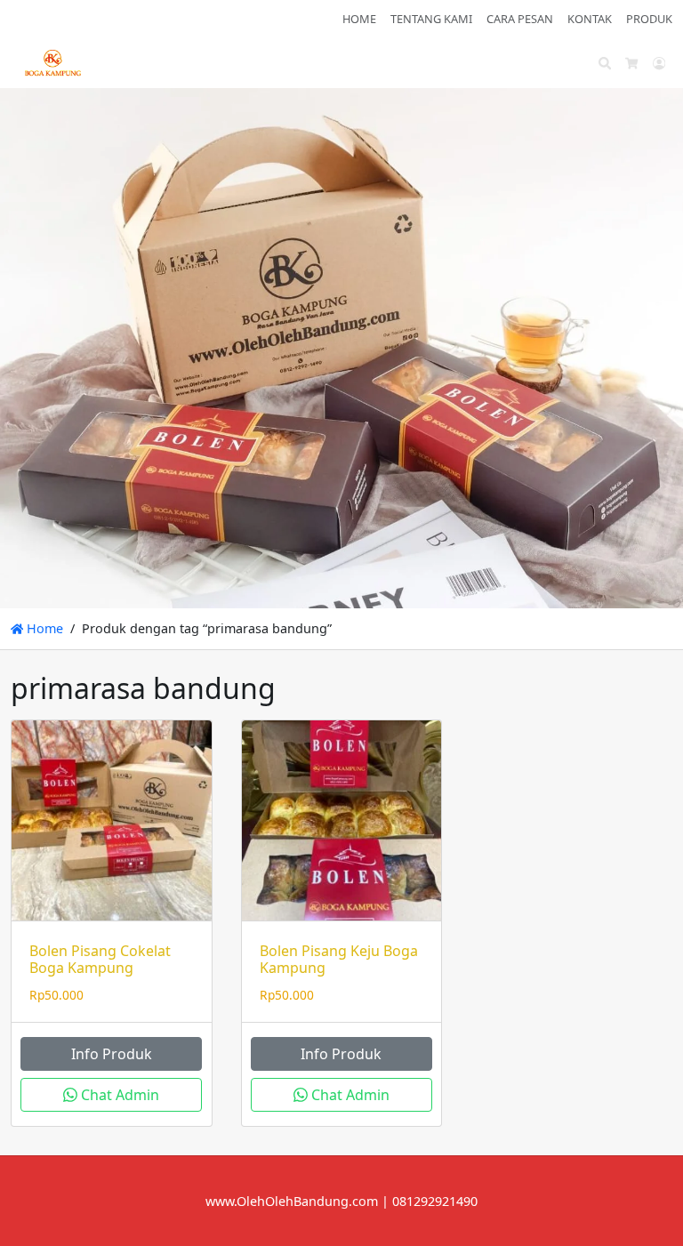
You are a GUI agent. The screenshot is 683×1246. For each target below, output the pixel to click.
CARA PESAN (519, 19)
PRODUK (649, 19)
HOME (359, 19)
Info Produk (111, 1054)
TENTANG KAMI (431, 19)
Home (43, 628)
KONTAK (589, 19)
